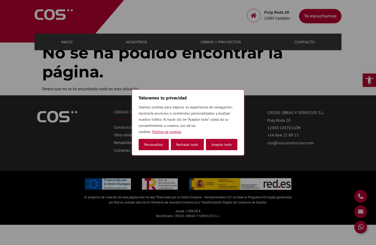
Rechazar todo (187, 144)
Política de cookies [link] (166, 131)
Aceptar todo (222, 144)
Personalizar (153, 144)
